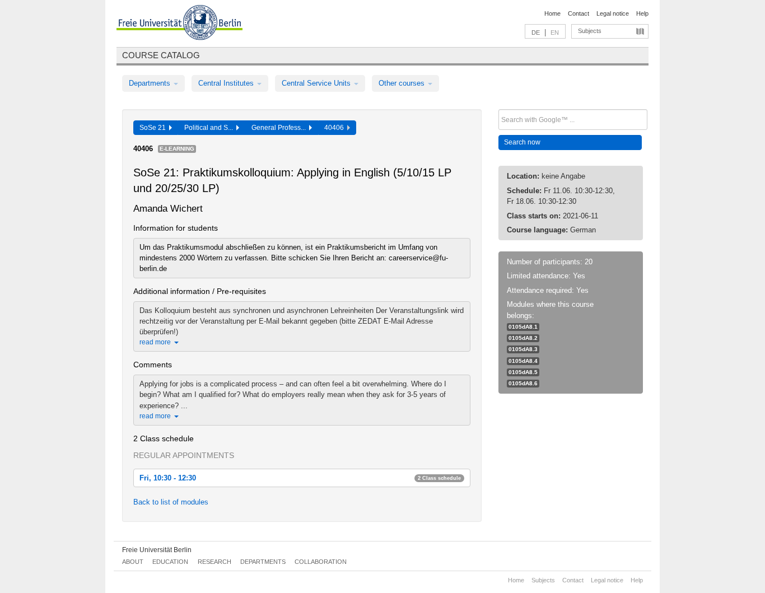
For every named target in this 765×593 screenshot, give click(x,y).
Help (642, 13)
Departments (150, 83)
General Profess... (280, 127)
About (132, 561)
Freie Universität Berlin (157, 550)
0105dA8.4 (523, 361)
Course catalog (161, 55)
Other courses (403, 83)
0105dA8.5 (523, 372)
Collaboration (321, 561)
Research (214, 561)
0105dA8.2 (523, 338)
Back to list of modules (170, 502)
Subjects (589, 30)
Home (552, 13)
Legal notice (612, 13)
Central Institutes (227, 83)
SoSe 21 (154, 127)
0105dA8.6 (523, 383)
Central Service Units (317, 83)
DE (535, 32)
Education (170, 561)
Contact (578, 13)
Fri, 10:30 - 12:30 (300, 478)
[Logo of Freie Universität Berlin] (179, 24)
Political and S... (210, 127)
